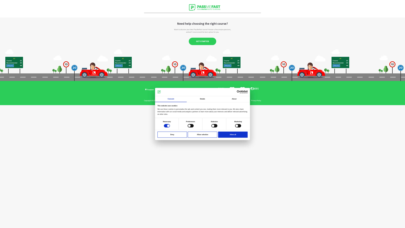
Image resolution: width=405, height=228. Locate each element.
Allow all (233, 134)
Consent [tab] (171, 99)
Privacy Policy (256, 100)
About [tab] (234, 99)
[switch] (191, 126)
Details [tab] (202, 99)
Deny (172, 134)
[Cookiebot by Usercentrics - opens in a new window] (238, 92)
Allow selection (202, 134)
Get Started (202, 41)
